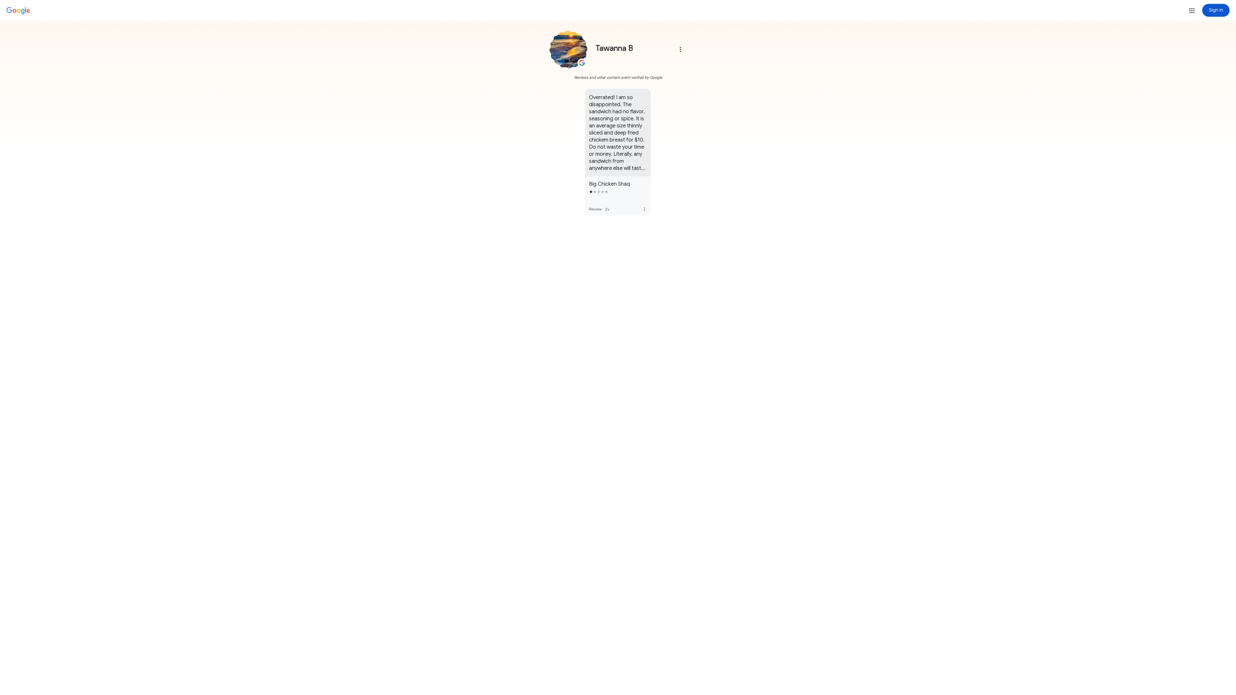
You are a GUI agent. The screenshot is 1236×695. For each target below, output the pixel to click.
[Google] (18, 11)
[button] (1191, 10)
